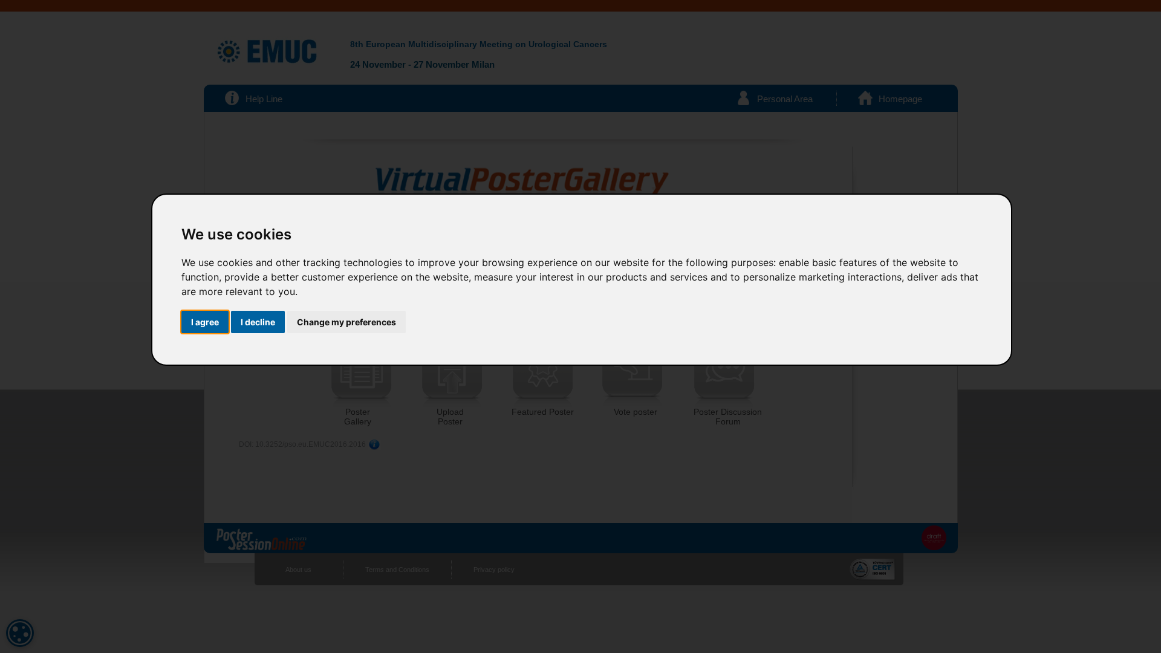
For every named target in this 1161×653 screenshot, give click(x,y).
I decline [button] (258, 322)
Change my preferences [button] (346, 322)
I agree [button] (205, 322)
